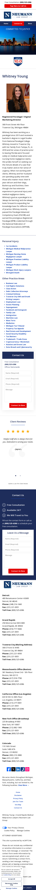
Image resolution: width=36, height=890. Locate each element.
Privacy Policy (18, 798)
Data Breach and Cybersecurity (19, 347)
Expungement (12, 307)
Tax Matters (11, 336)
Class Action (11, 288)
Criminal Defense (13, 294)
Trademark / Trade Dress (16, 339)
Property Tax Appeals (15, 328)
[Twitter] (13, 769)
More (30, 24)
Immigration (11, 315)
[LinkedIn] (18, 769)
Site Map (18, 805)
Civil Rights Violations (15, 286)
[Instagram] (27, 769)
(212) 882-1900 (15, 727)
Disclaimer (18, 795)
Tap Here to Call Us (18, 6)
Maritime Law (12, 318)
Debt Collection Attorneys (17, 291)
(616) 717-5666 (15, 629)
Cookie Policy (9, 830)
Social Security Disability (16, 334)
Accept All (11, 879)
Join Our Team (18, 802)
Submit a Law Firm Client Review (18, 483)
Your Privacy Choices (16, 828)
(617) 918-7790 (15, 678)
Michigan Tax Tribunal (15, 326)
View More (22, 785)
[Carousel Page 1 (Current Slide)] (15, 475)
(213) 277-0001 (15, 703)
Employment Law (13, 302)
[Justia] (23, 769)
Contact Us (18, 24)
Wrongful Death (12, 273)
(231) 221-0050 (15, 653)
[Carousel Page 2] (20, 475)
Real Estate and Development (18, 331)
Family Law (10, 312)
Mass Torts (10, 320)
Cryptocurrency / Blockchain (17, 342)
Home (6, 24)
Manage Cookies (23, 830)
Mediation (10, 323)
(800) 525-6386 (18, 610)
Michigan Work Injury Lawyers (18, 270)
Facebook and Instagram (16, 310)
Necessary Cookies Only (11, 884)
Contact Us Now (18, 405)
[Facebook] (9, 769)
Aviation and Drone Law (16, 344)
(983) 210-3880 (15, 755)
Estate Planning (12, 304)
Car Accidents (11, 246)
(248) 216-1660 (15, 604)
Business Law (11, 283)
